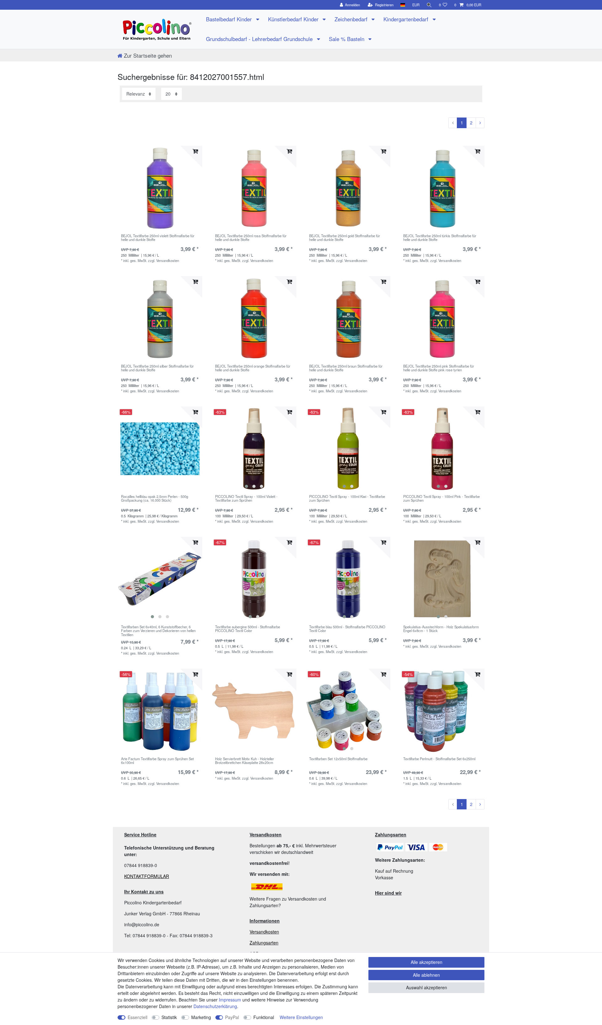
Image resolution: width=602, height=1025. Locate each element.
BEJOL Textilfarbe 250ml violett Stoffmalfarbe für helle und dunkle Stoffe (157, 238)
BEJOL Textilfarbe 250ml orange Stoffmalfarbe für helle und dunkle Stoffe (252, 368)
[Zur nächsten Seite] (480, 123)
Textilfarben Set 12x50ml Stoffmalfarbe (338, 759)
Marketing (201, 1017)
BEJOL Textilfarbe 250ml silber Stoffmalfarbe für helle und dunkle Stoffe (157, 368)
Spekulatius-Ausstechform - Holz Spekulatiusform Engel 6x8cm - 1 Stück (441, 629)
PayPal (232, 1017)
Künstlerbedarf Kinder (294, 19)
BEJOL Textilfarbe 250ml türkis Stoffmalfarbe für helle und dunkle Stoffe (439, 238)
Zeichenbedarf (352, 19)
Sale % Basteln (347, 39)
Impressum (230, 999)
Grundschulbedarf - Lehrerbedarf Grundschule (260, 39)
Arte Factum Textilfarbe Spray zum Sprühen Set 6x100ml (157, 761)
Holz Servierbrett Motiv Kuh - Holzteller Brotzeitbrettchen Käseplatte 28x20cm (244, 761)
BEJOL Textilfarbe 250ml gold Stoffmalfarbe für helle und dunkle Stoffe (344, 238)
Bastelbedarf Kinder (229, 19)
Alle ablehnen (426, 975)
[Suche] (429, 5)
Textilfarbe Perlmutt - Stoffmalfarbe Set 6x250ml (439, 759)
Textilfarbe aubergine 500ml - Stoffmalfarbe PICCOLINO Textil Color (247, 629)
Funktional (263, 1017)
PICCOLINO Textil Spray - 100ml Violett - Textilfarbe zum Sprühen (246, 498)
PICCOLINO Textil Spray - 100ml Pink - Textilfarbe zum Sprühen (441, 498)
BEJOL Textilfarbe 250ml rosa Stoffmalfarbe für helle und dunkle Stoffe (251, 238)
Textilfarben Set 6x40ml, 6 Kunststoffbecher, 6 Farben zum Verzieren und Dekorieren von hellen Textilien (158, 630)
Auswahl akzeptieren (426, 987)
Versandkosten (264, 931)
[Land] (403, 5)
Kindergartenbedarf (406, 19)
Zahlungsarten (264, 942)
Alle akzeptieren (426, 962)
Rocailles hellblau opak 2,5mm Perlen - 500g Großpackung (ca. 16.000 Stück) (154, 498)
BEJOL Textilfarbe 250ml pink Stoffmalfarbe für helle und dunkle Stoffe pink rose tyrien (438, 368)
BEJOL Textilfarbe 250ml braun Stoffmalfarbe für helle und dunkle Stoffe (346, 368)
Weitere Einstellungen (301, 1017)
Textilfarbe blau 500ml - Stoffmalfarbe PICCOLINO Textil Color (347, 629)
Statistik (169, 1017)
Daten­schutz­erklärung (215, 1006)
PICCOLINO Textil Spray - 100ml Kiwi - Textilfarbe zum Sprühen (347, 498)
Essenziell (137, 1017)
